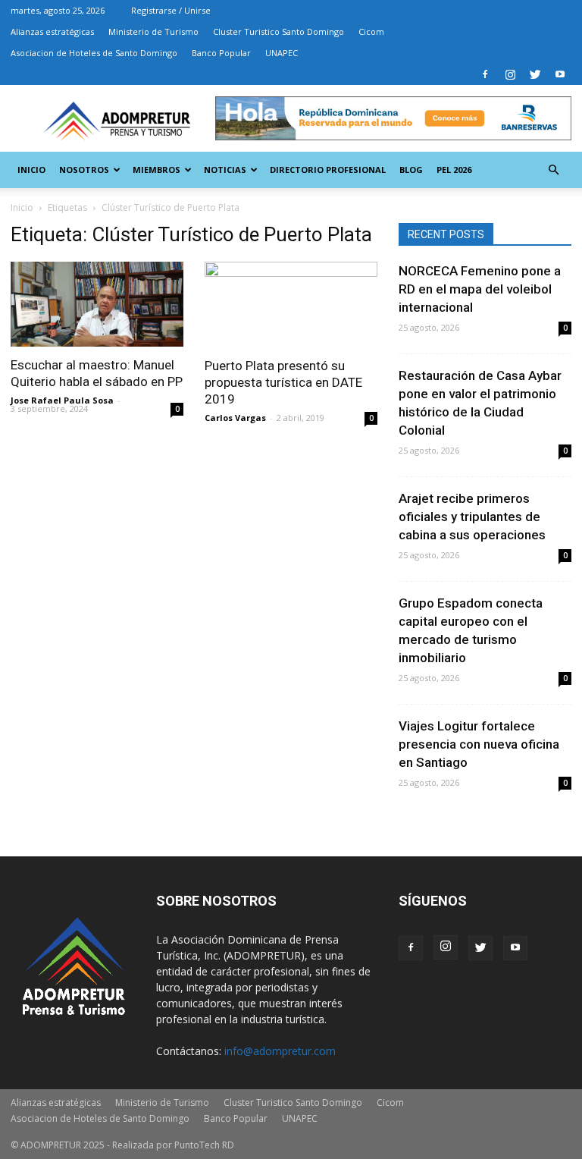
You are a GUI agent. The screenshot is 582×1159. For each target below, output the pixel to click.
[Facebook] (485, 74)
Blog (411, 169)
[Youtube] (560, 74)
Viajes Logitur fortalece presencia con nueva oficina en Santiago (479, 744)
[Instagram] (510, 74)
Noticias (225, 169)
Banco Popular (221, 52)
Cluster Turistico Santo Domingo (278, 31)
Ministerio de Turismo (153, 31)
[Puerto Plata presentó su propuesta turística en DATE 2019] (291, 304)
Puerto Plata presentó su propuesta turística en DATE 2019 (283, 382)
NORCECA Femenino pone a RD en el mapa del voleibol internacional (480, 289)
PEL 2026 (453, 169)
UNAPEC (281, 52)
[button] (553, 170)
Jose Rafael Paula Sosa (62, 400)
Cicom (371, 31)
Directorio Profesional (328, 169)
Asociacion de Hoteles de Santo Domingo (94, 52)
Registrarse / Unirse (171, 10)
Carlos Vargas (235, 417)
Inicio (31, 169)
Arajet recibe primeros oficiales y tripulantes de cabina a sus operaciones (472, 516)
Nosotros (84, 169)
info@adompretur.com (280, 1051)
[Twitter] (535, 74)
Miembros (156, 169)
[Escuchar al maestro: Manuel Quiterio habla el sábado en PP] (97, 304)
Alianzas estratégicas (52, 31)
